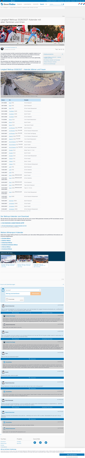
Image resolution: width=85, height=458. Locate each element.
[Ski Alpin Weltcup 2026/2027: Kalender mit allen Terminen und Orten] (8, 259)
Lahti (10, 167)
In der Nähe (63, 4)
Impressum (3, 441)
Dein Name (8, 290)
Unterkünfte (35, 4)
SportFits (19, 443)
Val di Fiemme (12, 141)
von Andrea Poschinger (10, 47)
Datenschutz (3, 443)
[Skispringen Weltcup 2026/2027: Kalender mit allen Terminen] (40, 259)
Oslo (10, 196)
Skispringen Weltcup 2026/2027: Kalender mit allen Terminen (39, 265)
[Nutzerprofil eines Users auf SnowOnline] (2, 49)
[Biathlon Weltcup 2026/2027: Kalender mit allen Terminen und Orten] (24, 259)
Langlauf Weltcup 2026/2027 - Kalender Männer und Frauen (52, 58)
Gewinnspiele (67, 0)
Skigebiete (19, 4)
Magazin (42, 4)
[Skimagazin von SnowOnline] (46, 442)
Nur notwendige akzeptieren (72, 456)
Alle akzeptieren (72, 454)
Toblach (11, 158)
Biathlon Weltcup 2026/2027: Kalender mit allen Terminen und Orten (24, 265)
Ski (46, 4)
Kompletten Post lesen (47, 312)
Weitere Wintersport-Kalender (50, 61)
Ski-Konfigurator (61, 0)
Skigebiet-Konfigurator (52, 0)
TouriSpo (19, 441)
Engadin (11, 150)
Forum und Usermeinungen (49, 63)
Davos (10, 119)
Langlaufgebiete (27, 4)
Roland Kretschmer (9, 412)
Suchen (61, 4)
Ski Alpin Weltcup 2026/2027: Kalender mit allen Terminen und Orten (8, 265)
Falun (10, 175)
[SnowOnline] (8, 4)
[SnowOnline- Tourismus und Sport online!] (2, 7)
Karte (83, 0)
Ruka (10, 102)
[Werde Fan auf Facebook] (35, 442)
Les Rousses (12, 127)
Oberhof (11, 136)
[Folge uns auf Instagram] (40, 442)
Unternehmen (4, 447)
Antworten (16, 312)
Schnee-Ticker (79, 0)
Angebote (73, 0)
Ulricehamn (11, 203)
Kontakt (2, 445)
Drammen (11, 200)
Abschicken (35, 293)
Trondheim (11, 111)
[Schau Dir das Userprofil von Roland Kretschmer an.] (3, 412)
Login (13, 1)
